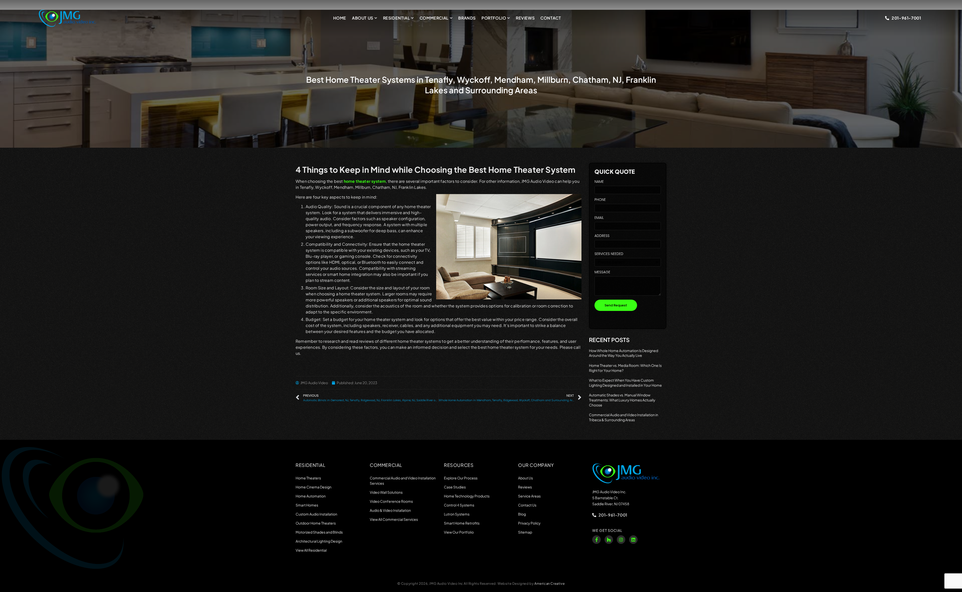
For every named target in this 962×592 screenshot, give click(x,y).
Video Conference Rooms (391, 501)
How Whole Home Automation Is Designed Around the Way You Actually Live (623, 353)
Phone (600, 200)
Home (339, 18)
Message (602, 272)
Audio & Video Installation (390, 510)
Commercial (434, 18)
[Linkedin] (633, 539)
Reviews (525, 18)
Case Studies (455, 487)
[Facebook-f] (596, 539)
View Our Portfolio (459, 532)
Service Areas (529, 496)
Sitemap (525, 532)
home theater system (365, 181)
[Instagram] (621, 539)
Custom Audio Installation (316, 514)
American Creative (549, 583)
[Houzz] (609, 539)
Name (599, 182)
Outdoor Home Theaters (316, 523)
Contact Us (527, 505)
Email (599, 218)
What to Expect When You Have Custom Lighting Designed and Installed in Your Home (625, 382)
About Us (362, 18)
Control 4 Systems (459, 505)
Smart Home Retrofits (461, 523)
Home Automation (311, 496)
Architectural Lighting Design (319, 541)
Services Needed (608, 254)
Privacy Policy (529, 523)
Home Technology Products (467, 496)
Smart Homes (307, 505)
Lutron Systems (456, 514)
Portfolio (494, 18)
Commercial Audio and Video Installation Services (403, 480)
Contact (550, 18)
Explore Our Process (460, 478)
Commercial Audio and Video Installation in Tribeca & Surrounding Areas (623, 417)
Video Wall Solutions (386, 492)
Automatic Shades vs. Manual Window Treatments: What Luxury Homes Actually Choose (622, 400)
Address (602, 236)
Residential (396, 18)
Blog (522, 514)
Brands (467, 18)
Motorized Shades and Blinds (319, 532)
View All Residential (311, 550)
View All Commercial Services (394, 519)
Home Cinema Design (313, 487)
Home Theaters (308, 478)
